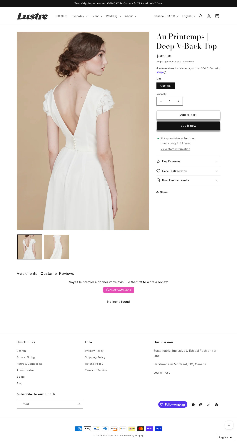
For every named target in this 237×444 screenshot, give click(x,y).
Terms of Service (96, 370)
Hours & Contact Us (29, 363)
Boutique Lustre (112, 435)
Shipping (161, 61)
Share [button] (164, 192)
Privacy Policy (94, 350)
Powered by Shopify (132, 435)
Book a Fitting (26, 357)
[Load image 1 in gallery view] (30, 247)
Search (21, 350)
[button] (79, 16)
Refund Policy (94, 363)
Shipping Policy (95, 357)
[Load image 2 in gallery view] (56, 247)
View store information (175, 149)
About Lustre (25, 370)
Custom (165, 85)
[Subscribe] (79, 404)
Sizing (21, 376)
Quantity (161, 93)
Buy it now (188, 125)
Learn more (161, 372)
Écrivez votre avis (118, 290)
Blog (19, 383)
